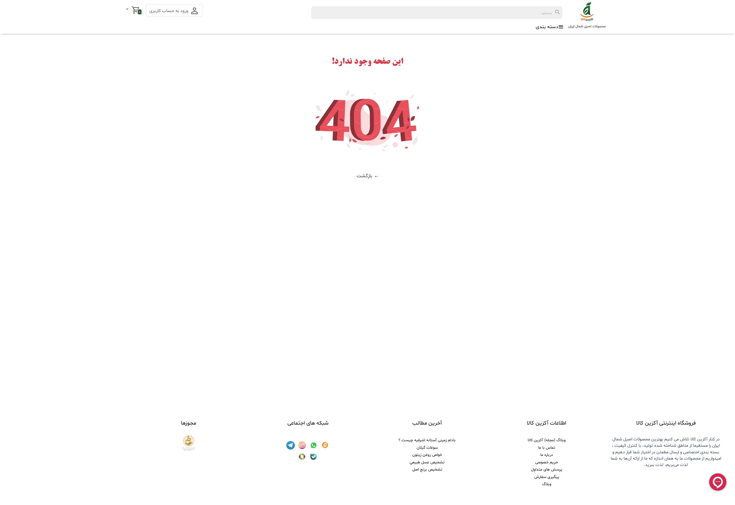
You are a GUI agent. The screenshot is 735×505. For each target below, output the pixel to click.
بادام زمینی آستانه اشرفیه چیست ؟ (427, 440)
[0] (127, 9)
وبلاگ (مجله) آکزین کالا (547, 440)
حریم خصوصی (546, 462)
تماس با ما (546, 447)
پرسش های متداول (546, 469)
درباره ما (546, 455)
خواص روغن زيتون (427, 455)
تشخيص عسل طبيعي (427, 462)
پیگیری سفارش (546, 477)
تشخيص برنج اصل (427, 469)
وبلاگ (546, 484)
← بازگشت (368, 176)
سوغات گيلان (427, 447)
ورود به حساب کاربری (169, 11)
